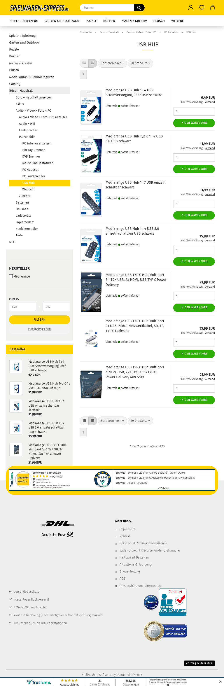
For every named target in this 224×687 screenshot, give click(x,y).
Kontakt (125, 536)
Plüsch (159, 21)
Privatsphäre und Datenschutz (141, 586)
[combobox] (112, 63)
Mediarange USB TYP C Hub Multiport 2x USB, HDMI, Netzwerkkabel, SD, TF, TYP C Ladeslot (135, 326)
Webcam (28, 189)
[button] (190, 7)
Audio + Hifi (27, 124)
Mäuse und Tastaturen (37, 163)
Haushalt (22, 209)
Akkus (20, 104)
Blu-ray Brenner (33, 150)
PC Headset (30, 170)
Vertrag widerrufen (199, 663)
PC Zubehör (27, 137)
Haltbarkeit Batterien (134, 557)
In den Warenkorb (194, 122)
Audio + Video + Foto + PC (33, 110)
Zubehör (24, 196)
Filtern (39, 320)
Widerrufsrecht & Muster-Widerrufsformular (150, 550)
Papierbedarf (25, 222)
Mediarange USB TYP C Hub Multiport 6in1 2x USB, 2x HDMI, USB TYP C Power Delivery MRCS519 (135, 372)
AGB (122, 578)
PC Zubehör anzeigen (36, 143)
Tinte (19, 235)
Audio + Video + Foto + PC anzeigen (43, 117)
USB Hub (28, 183)
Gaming (14, 84)
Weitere (177, 21)
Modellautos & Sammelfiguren (31, 77)
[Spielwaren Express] (41, 7)
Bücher (109, 21)
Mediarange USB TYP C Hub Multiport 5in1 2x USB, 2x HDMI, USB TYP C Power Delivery (136, 280)
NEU (12, 242)
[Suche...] (139, 7)
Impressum (127, 529)
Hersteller (19, 268)
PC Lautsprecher (33, 176)
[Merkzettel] (201, 7)
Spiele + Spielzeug (24, 21)
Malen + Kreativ (134, 21)
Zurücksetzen (39, 329)
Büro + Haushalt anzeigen (34, 97)
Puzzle (91, 21)
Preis (14, 299)
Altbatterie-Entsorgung (135, 564)
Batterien (22, 202)
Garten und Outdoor (62, 21)
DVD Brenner (31, 156)
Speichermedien (27, 229)
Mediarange (22, 276)
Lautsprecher (28, 130)
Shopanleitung (130, 571)
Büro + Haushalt (21, 91)
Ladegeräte (24, 216)
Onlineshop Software (97, 675)
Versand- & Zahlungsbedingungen (143, 543)
